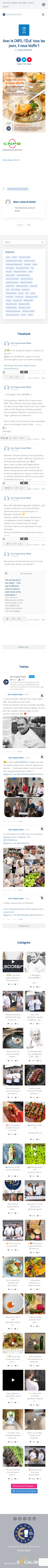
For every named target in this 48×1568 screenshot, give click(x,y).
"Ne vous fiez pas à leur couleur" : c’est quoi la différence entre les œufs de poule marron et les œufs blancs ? (13, 587)
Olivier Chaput (15, 290)
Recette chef (17, 300)
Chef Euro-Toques (24, 257)
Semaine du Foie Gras (13, 311)
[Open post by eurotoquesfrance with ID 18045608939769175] (13, 1380)
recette (8, 300)
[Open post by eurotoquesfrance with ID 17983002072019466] (35, 1038)
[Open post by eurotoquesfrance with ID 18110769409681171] (13, 1303)
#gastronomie (30, 365)
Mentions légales (24, 1550)
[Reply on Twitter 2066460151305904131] (5, 821)
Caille (8, 257)
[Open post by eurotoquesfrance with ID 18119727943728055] (13, 1419)
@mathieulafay (23, 774)
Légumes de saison (12, 282)
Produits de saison (31, 297)
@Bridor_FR (24, 837)
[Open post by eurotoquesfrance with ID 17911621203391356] (35, 1230)
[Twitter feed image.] (24, 732)
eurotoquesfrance (13, 954)
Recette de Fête (24, 304)
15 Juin (27, 758)
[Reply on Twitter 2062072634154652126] (5, 890)
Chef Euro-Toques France (14, 261)
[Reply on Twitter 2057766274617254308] (5, 919)
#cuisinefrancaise (11, 368)
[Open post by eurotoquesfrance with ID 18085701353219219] (13, 962)
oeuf (7, 290)
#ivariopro (8, 514)
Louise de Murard (24, 49)
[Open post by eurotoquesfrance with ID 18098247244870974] (35, 1303)
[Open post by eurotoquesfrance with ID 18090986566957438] (35, 1456)
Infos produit (10, 275)
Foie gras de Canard (20, 272)
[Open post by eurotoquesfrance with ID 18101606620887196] (13, 1075)
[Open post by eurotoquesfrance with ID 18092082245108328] (35, 962)
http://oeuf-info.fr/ (11, 160)
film (32, 268)
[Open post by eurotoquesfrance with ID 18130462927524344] (13, 1153)
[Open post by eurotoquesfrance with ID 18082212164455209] (13, 1267)
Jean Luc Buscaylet (12, 279)
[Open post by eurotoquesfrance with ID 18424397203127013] (35, 1343)
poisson (20, 293)
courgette (27, 264)
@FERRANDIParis (22, 762)
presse (33, 293)
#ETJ (24, 834)
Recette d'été (28, 300)
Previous (20, 225)
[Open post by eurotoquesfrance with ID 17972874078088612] (13, 1038)
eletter (35, 264)
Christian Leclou (29, 261)
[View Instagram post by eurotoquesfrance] (21, 969)
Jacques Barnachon (23, 275)
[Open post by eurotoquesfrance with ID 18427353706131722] (35, 1075)
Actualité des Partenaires (18, 189)
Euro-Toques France (22, 268)
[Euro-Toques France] (13, 14)
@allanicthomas (36, 774)
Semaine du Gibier (28, 311)
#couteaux (19, 365)
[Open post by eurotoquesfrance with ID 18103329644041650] (35, 1112)
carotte (14, 257)
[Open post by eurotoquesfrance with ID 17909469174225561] (35, 1190)
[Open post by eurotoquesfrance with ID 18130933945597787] (13, 1190)
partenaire (25, 290)
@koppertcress (9, 837)
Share (43, 378)
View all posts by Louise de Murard (25, 209)
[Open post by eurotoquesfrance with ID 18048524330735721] (35, 1267)
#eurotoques (9, 365)
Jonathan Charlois (27, 279)
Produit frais (19, 297)
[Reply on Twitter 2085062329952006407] (4, 752)
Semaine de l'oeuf (24, 308)
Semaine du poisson (12, 315)
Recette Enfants (11, 308)
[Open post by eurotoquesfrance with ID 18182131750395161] (35, 1153)
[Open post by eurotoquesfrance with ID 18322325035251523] (13, 1230)
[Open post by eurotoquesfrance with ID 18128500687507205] (35, 1380)
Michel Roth (10, 286)
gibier (31, 272)
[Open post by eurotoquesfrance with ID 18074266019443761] (35, 1001)
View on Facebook (34, 378)
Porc (27, 293)
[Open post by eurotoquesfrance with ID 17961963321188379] (13, 1001)
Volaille (30, 315)
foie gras (9, 272)
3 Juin (27, 830)
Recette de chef (11, 304)
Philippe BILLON (11, 293)
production (9, 297)
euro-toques (10, 268)
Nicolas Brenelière (22, 286)
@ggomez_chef (10, 774)
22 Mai (27, 899)
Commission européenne (14, 264)
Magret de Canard (26, 282)
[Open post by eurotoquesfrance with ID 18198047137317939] (13, 1112)
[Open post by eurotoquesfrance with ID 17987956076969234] (13, 1456)
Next (29, 225)
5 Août (26, 694)
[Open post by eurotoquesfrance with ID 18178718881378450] (35, 1419)
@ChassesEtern (36, 915)
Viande (23, 315)
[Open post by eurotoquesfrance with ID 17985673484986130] (13, 1343)
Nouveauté (33, 286)
